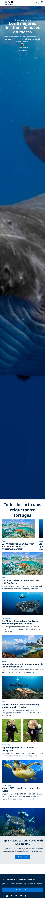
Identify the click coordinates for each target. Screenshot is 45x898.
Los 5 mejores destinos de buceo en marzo (22, 27)
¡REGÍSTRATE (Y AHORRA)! (23, 890)
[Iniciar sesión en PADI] (42, 2)
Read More (22, 857)
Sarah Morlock (23, 48)
